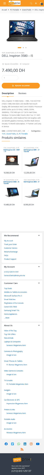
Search (31, 3)
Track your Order (10, 244)
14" (25, 148)
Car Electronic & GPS (12, 400)
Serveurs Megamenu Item (16, 345)
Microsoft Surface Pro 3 (13, 296)
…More (6, 318)
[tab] (8, 94)
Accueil (4, 10)
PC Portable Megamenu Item (17, 384)
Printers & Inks (9, 409)
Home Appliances (10, 314)
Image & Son (11, 355)
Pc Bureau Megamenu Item (16, 365)
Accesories (8, 429)
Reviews (22, 93)
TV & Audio (8, 380)
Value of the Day (10, 330)
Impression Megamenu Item (17, 403)
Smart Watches (9, 299)
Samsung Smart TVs (11, 310)
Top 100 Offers (9, 334)
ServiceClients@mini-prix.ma (14, 275)
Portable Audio (9, 419)
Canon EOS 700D (10, 307)
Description (8, 93)
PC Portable (14, 10)
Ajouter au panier (22, 85)
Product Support (10, 259)
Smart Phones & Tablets (13, 361)
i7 (16, 148)
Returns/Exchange (11, 252)
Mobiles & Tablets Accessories (15, 292)
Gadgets (7, 390)
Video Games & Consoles (13, 371)
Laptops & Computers (12, 341)
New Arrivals (8, 338)
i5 (15, 53)
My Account (8, 241)
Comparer (25, 64)
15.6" (3, 53)
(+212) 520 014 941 (11, 272)
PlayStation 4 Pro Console (14, 303)
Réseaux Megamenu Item (16, 432)
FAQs (6, 255)
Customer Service (10, 248)
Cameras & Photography (13, 351)
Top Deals (8, 288)
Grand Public (26, 10)
